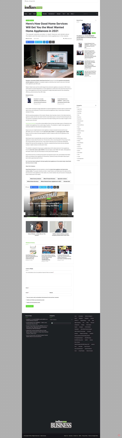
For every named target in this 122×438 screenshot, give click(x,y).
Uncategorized (80, 158)
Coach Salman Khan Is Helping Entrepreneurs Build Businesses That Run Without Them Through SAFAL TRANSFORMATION (49, 257)
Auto (68, 13)
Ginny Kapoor (88, 324)
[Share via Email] (50, 42)
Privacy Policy (84, 435)
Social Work (79, 148)
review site (67, 181)
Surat (76, 350)
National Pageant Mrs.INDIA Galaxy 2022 (82, 344)
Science (79, 146)
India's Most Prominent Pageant (86, 329)
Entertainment (51, 13)
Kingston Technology (83, 333)
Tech (64, 13)
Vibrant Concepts (89, 350)
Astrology (79, 113)
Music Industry (77, 342)
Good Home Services (30, 123)
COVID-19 (76, 320)
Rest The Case (87, 346)
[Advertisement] (86, 91)
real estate (80, 346)
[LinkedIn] (44, 42)
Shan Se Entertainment (79, 348)
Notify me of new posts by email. (33, 302)
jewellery (76, 333)
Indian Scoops (29, 38)
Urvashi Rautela (81, 350)
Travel (78, 156)
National (79, 136)
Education (45, 13)
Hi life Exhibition (88, 326)
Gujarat (76, 326)
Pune (75, 346)
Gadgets (79, 128)
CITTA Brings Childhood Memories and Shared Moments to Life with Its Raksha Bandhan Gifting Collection (49, 205)
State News (79, 152)
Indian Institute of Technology (80, 331)
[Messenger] (47, 42)
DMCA (80, 435)
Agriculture (79, 109)
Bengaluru (86, 318)
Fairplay (82, 324)
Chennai (92, 318)
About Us (66, 435)
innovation (89, 331)
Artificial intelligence (88, 316)
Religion (79, 144)
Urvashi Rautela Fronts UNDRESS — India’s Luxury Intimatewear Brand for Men (64, 100)
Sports (78, 150)
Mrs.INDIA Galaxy (88, 337)
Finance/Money (80, 124)
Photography (80, 138)
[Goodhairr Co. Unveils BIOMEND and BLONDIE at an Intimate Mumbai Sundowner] (29, 100)
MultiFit (86, 339)
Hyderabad (77, 329)
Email (27, 292)
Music (78, 134)
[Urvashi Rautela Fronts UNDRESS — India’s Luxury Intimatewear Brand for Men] (53, 100)
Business (39, 13)
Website (51, 292)
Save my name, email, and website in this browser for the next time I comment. (43, 297)
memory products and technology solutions (82, 335)
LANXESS (91, 333)
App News (79, 111)
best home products (36, 178)
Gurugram (81, 326)
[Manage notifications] (119, 435)
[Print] (53, 42)
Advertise (71, 435)
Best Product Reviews (49, 178)
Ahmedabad (81, 316)
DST (83, 322)
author (76, 318)
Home (26, 13)
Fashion (79, 122)
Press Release (80, 142)
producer (93, 344)
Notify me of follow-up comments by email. (35, 299)
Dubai (87, 322)
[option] (49, 204)
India (30, 13)
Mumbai (91, 339)
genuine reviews (62, 178)
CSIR (89, 320)
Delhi (93, 320)
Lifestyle (58, 13)
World (34, 13)
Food (78, 126)
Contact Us (75, 435)
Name (27, 287)
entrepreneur (77, 324)
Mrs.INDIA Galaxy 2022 (79, 339)
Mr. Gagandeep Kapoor (79, 337)
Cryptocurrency (83, 320)
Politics (78, 140)
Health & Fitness (80, 130)
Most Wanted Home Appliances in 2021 (51, 181)
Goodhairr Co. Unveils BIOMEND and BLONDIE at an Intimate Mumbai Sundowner (40, 100)
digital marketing (78, 322)
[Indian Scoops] (33, 7)
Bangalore (81, 318)
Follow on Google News (93, 435)
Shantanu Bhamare (88, 348)
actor (75, 316)
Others (72, 13)
